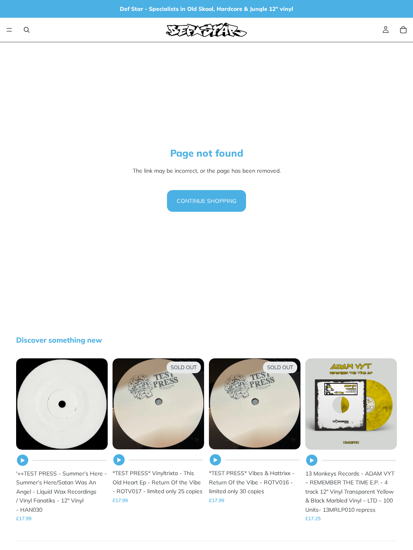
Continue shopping (206, 201)
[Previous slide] (314, 404)
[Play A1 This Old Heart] (119, 459)
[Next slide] (388, 404)
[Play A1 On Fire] (215, 459)
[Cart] (403, 30)
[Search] (26, 30)
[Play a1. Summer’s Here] (22, 460)
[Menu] (9, 30)
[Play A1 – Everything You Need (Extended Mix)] (311, 460)
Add (391, 437)
